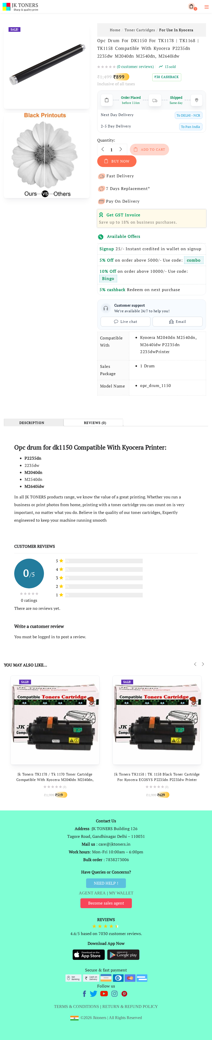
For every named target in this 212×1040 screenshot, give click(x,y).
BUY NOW (120, 161)
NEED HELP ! (106, 883)
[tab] (33, 422)
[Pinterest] (124, 993)
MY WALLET (121, 893)
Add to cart (153, 149)
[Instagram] (115, 993)
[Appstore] (89, 954)
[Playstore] (123, 954)
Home (115, 29)
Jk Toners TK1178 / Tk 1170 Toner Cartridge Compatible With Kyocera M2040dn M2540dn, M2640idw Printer (55, 779)
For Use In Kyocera (176, 29)
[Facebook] (85, 993)
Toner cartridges (140, 29)
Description (31, 423)
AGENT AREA (92, 893)
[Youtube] (104, 993)
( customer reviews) (135, 66)
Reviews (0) (95, 423)
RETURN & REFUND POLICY (130, 1006)
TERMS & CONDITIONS (76, 1006)
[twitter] (94, 993)
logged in (46, 637)
